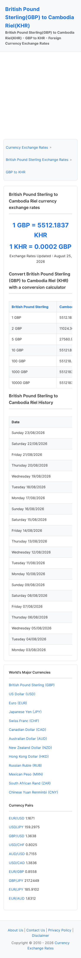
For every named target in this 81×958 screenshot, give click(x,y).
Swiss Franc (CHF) (24, 721)
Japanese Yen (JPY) (25, 712)
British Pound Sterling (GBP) (32, 685)
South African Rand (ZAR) (30, 783)
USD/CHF (16, 845)
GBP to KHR (15, 172)
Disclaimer (40, 935)
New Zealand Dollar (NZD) (30, 747)
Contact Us (35, 930)
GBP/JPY (16, 880)
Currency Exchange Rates (27, 147)
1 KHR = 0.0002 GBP (40, 246)
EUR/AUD (17, 898)
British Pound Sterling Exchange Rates (37, 159)
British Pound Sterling (30, 307)
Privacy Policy (59, 930)
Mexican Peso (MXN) (26, 774)
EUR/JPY (16, 889)
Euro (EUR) (18, 703)
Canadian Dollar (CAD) (27, 729)
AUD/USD (17, 854)
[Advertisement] (40, 95)
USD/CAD (17, 863)
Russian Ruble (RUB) (25, 765)
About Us (15, 930)
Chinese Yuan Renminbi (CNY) (33, 792)
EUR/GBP (16, 871)
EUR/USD (16, 818)
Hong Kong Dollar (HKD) (29, 756)
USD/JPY (16, 827)
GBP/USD (16, 836)
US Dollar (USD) (22, 694)
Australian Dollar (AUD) (28, 738)
